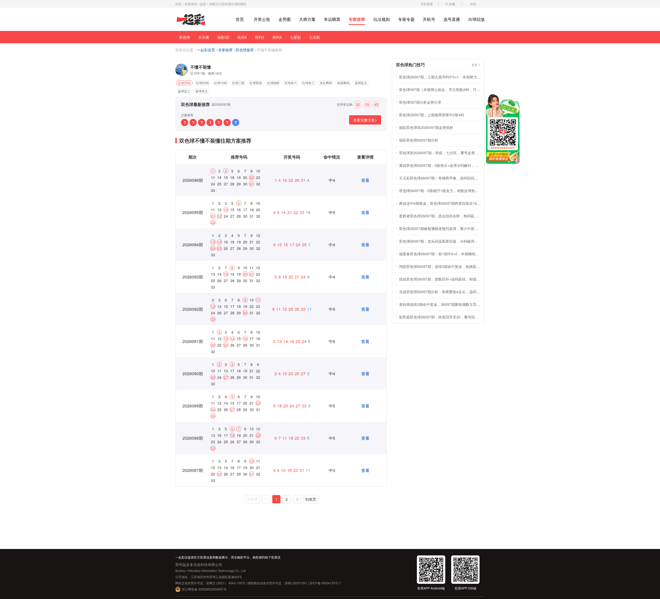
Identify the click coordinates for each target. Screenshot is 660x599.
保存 (473, 4)
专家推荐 (357, 19)
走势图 (284, 19)
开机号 (429, 19)
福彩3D (223, 37)
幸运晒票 (332, 19)
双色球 (184, 37)
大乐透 (203, 37)
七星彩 (295, 37)
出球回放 (476, 19)
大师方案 (307, 19)
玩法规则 (381, 19)
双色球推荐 (245, 49)
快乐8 (242, 37)
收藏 (452, 4)
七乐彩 (314, 37)
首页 (240, 19)
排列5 (277, 37)
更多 (475, 64)
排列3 (259, 37)
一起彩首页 (206, 49)
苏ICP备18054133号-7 (325, 583)
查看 (365, 180)
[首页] (191, 19)
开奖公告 (262, 19)
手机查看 (426, 4)
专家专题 (406, 19)
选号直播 (451, 19)
